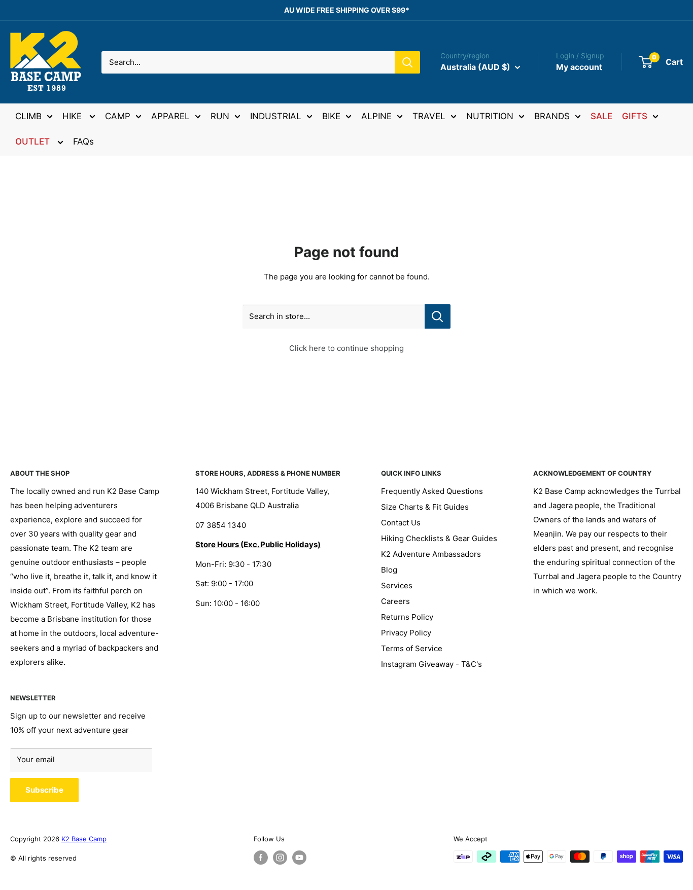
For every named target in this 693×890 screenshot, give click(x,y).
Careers (395, 601)
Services (396, 585)
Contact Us (401, 522)
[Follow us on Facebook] (261, 857)
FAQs (83, 141)
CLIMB (28, 116)
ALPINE (376, 116)
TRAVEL (428, 116)
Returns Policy (407, 617)
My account (579, 67)
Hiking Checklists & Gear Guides (439, 538)
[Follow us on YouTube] (299, 857)
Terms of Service (411, 648)
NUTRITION (489, 116)
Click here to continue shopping (346, 348)
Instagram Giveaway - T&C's (431, 664)
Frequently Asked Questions (432, 491)
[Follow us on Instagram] (280, 857)
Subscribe (44, 790)
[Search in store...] (438, 316)
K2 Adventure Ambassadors (431, 554)
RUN (220, 116)
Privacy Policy (406, 632)
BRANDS (552, 116)
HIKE (73, 116)
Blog (389, 570)
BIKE (331, 116)
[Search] (407, 62)
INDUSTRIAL (275, 116)
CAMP (117, 116)
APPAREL (170, 116)
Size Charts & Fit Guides (425, 507)
